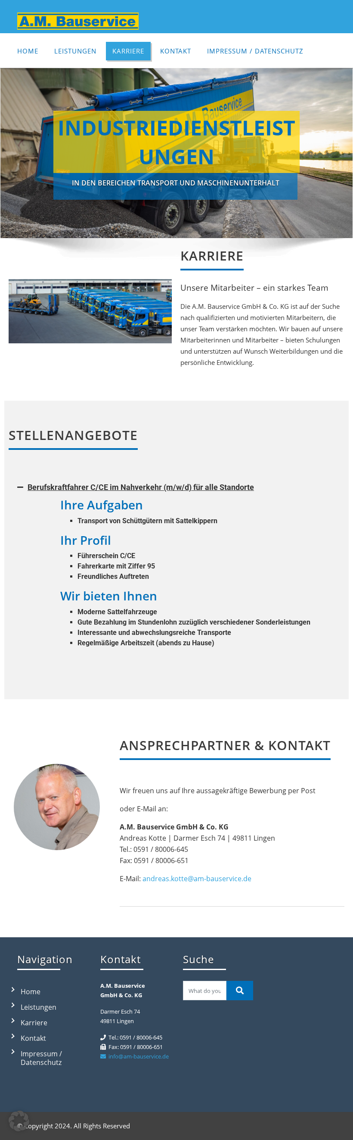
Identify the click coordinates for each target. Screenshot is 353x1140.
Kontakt (175, 51)
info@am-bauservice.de (137, 1056)
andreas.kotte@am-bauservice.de (196, 878)
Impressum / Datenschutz (255, 51)
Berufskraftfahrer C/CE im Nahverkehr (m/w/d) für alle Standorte (141, 487)
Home (27, 51)
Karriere (128, 51)
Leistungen (75, 51)
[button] (176, 487)
